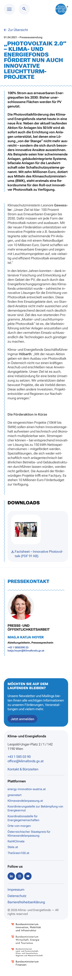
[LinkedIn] (11, 876)
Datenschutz (17, 896)
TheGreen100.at (18, 853)
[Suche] (24, 9)
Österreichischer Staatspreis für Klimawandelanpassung (29, 833)
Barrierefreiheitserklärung (26, 902)
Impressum (16, 889)
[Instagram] (19, 876)
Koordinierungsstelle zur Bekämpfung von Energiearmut (35, 808)
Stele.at (13, 847)
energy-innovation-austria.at (27, 789)
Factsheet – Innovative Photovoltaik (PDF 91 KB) (39, 554)
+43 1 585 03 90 (19, 757)
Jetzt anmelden (22, 719)
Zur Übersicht (17, 30)
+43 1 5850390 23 (18, 647)
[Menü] (9, 9)
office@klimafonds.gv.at (26, 761)
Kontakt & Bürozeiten (23, 769)
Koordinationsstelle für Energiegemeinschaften (23, 818)
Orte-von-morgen (19, 826)
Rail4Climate (16, 841)
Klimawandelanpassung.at (25, 800)
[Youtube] (28, 876)
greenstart (14, 795)
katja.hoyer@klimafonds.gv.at (26, 650)
